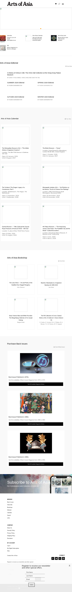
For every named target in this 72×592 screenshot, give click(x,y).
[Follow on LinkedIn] (56, 558)
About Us (9, 528)
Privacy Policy (11, 533)
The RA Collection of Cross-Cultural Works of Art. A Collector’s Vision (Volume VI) (51, 318)
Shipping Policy (11, 535)
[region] (36, 18)
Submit (31, 584)
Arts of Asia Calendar (37, 35)
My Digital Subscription (13, 548)
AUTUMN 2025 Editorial (15, 97)
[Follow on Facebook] (52, 558)
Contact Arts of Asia (12, 555)
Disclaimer (10, 538)
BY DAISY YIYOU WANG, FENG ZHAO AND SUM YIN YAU (23, 77)
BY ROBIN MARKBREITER (14, 85)
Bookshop (9, 507)
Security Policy (11, 530)
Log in (8, 545)
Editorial (9, 510)
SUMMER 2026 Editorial (15, 83)
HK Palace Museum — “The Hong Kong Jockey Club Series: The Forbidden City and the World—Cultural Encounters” (56, 228)
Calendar (9, 512)
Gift (8, 45)
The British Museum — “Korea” (51, 148)
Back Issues (10, 502)
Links (8, 518)
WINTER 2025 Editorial (46, 97)
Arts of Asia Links (62, 35)
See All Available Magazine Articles (36, 384)
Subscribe (9, 35)
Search (9, 515)
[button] (36, 18)
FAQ (8, 551)
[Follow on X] (59, 558)
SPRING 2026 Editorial (46, 83)
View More (68, 118)
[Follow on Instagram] (63, 558)
